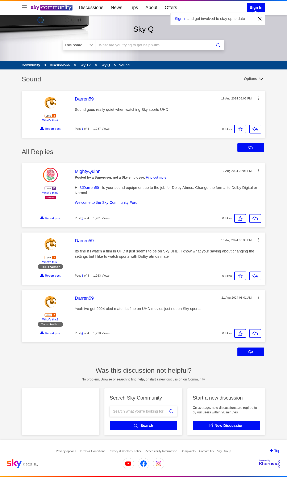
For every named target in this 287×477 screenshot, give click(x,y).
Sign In (256, 7)
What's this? (50, 120)
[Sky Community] (51, 7)
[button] (258, 98)
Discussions (91, 7)
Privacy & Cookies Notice (125, 451)
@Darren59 (89, 188)
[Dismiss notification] (260, 19)
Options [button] (250, 79)
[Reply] (255, 129)
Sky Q (143, 29)
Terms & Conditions (92, 451)
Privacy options (66, 451)
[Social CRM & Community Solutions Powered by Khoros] (269, 464)
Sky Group (224, 451)
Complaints (188, 451)
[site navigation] (24, 7)
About (151, 7)
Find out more (156, 177)
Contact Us (206, 451)
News (116, 7)
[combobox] (153, 45)
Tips (134, 7)
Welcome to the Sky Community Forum (108, 202)
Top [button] (277, 451)
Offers (171, 7)
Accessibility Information (161, 451)
